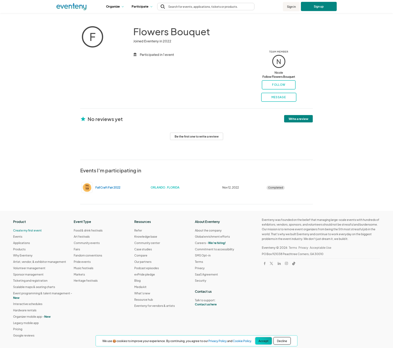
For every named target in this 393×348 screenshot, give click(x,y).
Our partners (142, 261)
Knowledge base (145, 236)
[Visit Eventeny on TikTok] (294, 263)
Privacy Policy (217, 341)
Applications (21, 243)
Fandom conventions (88, 255)
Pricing (17, 329)
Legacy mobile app (26, 323)
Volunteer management (29, 268)
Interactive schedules (27, 304)
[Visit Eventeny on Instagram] (286, 263)
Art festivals (82, 236)
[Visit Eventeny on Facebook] (265, 263)
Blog (137, 280)
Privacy (200, 268)
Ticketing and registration (30, 280)
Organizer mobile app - (32, 316)
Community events (87, 243)
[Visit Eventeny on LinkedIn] (279, 263)
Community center (147, 243)
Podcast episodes (146, 268)
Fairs (77, 249)
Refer (138, 230)
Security (200, 280)
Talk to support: (206, 302)
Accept (264, 341)
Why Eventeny (23, 255)
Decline (282, 341)
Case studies (143, 249)
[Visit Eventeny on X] (271, 263)
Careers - (210, 243)
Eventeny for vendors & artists (154, 305)
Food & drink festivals (88, 230)
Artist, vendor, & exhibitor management (39, 261)
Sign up (319, 6)
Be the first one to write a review (197, 136)
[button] (116, 6)
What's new (142, 293)
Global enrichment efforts (212, 236)
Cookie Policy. (242, 341)
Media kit (140, 287)
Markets (79, 274)
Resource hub (143, 299)
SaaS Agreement (206, 274)
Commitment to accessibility (214, 249)
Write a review (298, 119)
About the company (208, 230)
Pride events (82, 261)
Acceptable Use (320, 247)
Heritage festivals (86, 280)
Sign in (291, 6)
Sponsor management (28, 274)
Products (19, 249)
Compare (140, 255)
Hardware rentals (24, 310)
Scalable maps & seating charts (34, 287)
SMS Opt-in (203, 255)
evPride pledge (144, 274)
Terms (199, 261)
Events (17, 236)
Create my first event (27, 230)
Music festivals (83, 268)
